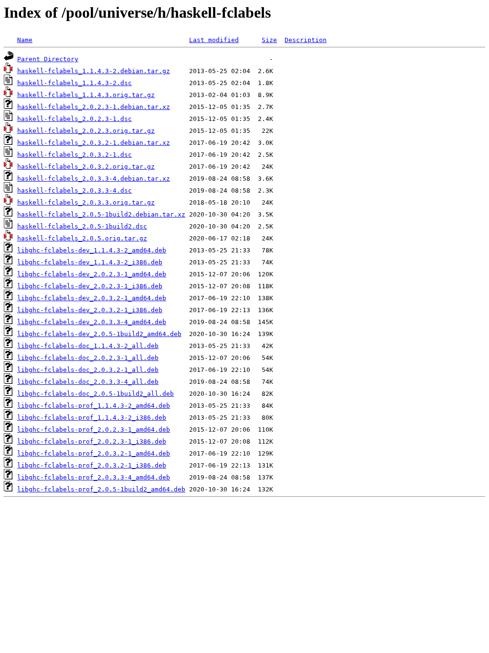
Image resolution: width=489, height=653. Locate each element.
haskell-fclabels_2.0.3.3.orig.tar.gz (86, 202)
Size (269, 40)
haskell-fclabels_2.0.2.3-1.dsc (74, 118)
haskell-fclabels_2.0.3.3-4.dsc (74, 190)
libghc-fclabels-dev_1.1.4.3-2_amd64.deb (91, 250)
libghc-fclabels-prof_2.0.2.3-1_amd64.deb (93, 429)
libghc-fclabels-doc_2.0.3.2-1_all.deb (88, 369)
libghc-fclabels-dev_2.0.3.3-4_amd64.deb (91, 322)
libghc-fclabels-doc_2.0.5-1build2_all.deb (95, 393)
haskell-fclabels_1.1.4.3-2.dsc (74, 83)
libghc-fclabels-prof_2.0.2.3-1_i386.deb (91, 441)
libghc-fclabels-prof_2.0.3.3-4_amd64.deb (93, 477)
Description (306, 40)
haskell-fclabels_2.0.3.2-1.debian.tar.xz (93, 142)
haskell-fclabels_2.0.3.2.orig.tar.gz (86, 166)
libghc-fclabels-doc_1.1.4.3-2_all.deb (88, 345)
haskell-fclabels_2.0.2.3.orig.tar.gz (86, 130)
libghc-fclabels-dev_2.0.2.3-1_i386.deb (89, 286)
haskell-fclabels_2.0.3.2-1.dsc (74, 154)
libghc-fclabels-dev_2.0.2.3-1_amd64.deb (91, 274)
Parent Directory (47, 59)
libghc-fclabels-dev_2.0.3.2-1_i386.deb (89, 310)
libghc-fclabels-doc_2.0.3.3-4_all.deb (88, 381)
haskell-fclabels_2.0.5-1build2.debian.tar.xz (101, 214)
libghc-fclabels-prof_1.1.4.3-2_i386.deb (91, 417)
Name (24, 40)
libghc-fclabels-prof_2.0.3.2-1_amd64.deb (93, 453)
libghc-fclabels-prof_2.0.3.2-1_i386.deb (91, 465)
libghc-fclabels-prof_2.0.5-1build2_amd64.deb (101, 489)
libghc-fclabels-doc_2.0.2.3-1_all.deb (88, 357)
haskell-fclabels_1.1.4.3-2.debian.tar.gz (93, 71)
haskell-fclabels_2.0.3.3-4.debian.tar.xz (93, 178)
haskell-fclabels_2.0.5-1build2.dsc (82, 226)
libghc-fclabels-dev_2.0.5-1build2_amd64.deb (99, 333)
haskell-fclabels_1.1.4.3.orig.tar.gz (86, 94)
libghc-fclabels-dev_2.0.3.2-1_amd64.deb (91, 298)
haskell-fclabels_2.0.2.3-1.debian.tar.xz (93, 106)
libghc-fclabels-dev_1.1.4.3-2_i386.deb (89, 262)
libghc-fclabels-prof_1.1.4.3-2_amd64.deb (93, 405)
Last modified (214, 40)
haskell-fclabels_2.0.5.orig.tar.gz (82, 238)
